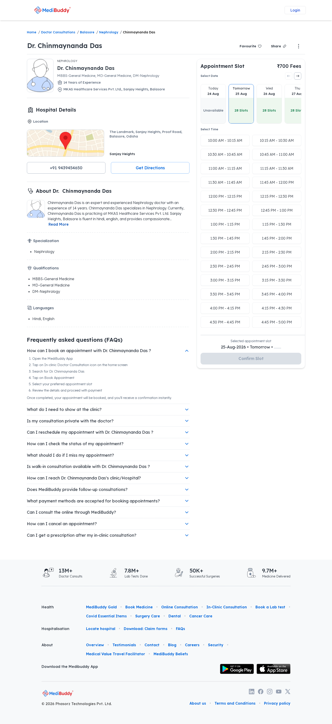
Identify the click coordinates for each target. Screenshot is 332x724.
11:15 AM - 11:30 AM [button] (276, 168)
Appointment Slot (222, 66)
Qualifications (46, 268)
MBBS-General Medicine (53, 279)
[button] (66, 168)
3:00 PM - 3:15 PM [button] (225, 280)
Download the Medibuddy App (70, 666)
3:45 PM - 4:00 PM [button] (277, 294)
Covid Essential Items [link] (106, 616)
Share (276, 46)
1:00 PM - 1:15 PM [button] (225, 224)
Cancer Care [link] (200, 616)
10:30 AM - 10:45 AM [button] (225, 154)
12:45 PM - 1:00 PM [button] (277, 210)
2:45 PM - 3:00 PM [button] (277, 266)
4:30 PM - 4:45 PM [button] (225, 322)
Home (31, 32)
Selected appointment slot (251, 341)
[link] (52, 10)
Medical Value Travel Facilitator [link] (115, 654)
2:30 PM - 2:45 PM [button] (225, 266)
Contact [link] (152, 645)
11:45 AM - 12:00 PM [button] (277, 182)
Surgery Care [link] (147, 616)
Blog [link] (172, 645)
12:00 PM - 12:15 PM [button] (225, 196)
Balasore (87, 32)
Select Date (209, 76)
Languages (43, 308)
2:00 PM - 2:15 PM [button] (225, 252)
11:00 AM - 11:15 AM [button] (225, 168)
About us (197, 703)
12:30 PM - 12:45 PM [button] (225, 210)
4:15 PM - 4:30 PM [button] (277, 308)
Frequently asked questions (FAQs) (74, 339)
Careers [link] (192, 645)
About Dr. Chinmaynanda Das (74, 191)
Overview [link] (95, 645)
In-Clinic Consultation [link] (226, 607)
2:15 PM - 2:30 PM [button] (277, 252)
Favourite (248, 46)
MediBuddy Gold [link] (101, 607)
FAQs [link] (180, 628)
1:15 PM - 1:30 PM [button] (276, 224)
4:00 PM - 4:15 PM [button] (225, 308)
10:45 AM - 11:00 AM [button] (277, 154)
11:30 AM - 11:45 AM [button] (225, 182)
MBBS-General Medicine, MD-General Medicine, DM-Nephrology (108, 75)
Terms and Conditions (235, 703)
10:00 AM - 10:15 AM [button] (225, 140)
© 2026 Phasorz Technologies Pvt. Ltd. (77, 703)
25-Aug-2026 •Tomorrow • (251, 347)
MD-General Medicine (51, 285)
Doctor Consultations (58, 32)
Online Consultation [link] (179, 607)
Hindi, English (43, 318)
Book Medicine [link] (139, 607)
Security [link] (215, 645)
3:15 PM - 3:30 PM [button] (277, 280)
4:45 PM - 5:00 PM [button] (277, 322)
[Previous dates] (288, 76)
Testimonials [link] (124, 645)
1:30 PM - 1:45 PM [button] (225, 238)
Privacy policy (277, 703)
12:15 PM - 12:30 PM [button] (276, 196)
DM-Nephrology (46, 291)
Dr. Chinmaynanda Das (64, 45)
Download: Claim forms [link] (145, 628)
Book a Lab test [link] (270, 607)
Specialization (46, 240)
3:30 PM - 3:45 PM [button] (225, 294)
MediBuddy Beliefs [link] (171, 654)
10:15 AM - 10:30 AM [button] (277, 140)
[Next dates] (297, 76)
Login (295, 10)
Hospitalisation (55, 628)
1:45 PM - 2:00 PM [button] (277, 238)
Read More (59, 224)
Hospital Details (56, 110)
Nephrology (108, 32)
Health (48, 607)
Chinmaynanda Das (139, 32)
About (47, 645)
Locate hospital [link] (100, 628)
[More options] (298, 46)
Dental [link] (174, 616)
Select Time (209, 129)
